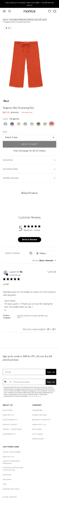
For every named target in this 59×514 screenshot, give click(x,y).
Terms (39, 396)
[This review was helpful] (48, 329)
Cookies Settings (11, 489)
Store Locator (39, 415)
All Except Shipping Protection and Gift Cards (28, 19)
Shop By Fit (8, 415)
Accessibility (9, 434)
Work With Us (39, 425)
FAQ (4, 484)
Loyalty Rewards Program (11, 462)
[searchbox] (15, 253)
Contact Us (8, 457)
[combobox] (44, 260)
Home (5, 19)
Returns (7, 479)
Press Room (38, 439)
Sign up (51, 372)
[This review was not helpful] (53, 329)
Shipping (7, 475)
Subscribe (37, 410)
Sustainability (10, 420)
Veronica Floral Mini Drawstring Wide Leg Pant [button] (32, 317)
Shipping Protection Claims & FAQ (13, 469)
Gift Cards (37, 434)
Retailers (37, 429)
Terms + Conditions (12, 429)
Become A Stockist (41, 420)
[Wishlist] (49, 11)
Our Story (8, 410)
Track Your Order (12, 452)
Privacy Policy (10, 425)
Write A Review (29, 239)
